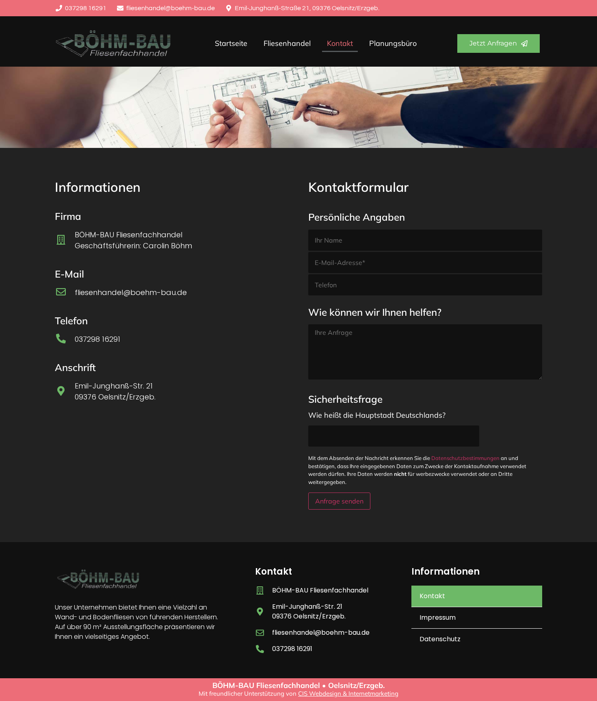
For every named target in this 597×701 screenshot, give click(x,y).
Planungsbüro (393, 43)
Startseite (231, 43)
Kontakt (340, 43)
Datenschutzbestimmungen (465, 458)
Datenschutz (440, 639)
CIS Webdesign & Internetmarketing (348, 693)
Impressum (438, 617)
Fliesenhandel (287, 43)
